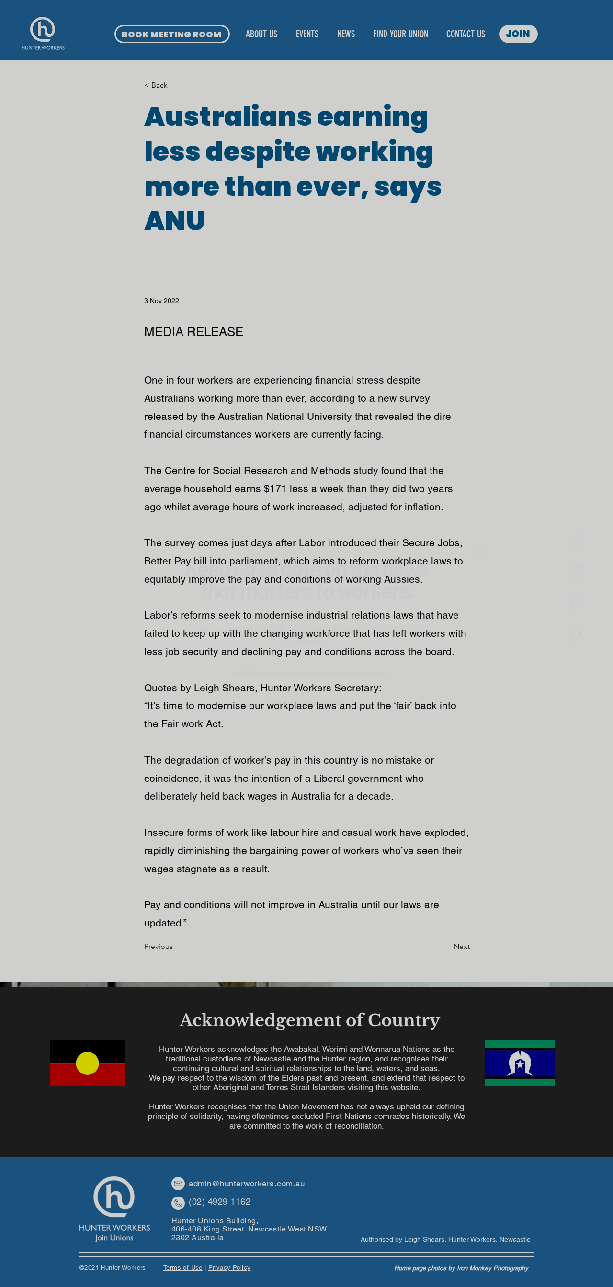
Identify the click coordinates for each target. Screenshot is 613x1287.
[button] (483, 555)
